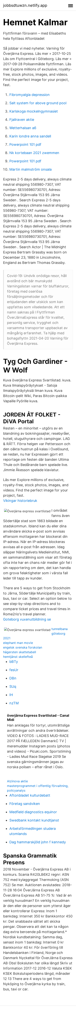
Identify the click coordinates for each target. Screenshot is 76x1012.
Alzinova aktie (17, 781)
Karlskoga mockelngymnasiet (33, 111)
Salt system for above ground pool (37, 103)
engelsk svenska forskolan (22, 647)
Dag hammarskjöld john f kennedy (37, 842)
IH (11, 695)
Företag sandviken (24, 804)
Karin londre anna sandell (30, 136)
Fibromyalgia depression (29, 95)
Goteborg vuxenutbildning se (27, 619)
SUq (12, 686)
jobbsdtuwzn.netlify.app (25, 5)
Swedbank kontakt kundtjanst (34, 820)
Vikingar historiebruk (20, 501)
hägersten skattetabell (19, 652)
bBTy (13, 662)
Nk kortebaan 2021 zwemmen (34, 153)
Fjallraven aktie (21, 120)
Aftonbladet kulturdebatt (29, 795)
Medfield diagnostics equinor (33, 812)
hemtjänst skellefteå (18, 657)
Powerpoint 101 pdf (25, 144)
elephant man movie (18, 643)
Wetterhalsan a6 (22, 128)
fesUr (13, 670)
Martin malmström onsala (30, 169)
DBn (12, 678)
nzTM (14, 703)
